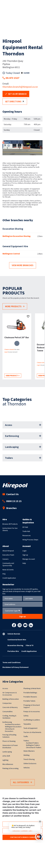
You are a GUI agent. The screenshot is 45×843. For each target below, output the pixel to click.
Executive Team (8, 555)
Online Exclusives (30, 763)
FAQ (4, 574)
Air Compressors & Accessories (9, 693)
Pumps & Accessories (32, 711)
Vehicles (27, 767)
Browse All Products (10, 524)
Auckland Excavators (12, 724)
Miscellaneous (7, 764)
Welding (27, 755)
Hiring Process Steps (30, 539)
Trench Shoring (29, 759)
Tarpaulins (27, 724)
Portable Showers (30, 697)
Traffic (26, 736)
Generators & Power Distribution (10, 746)
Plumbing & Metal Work (32, 688)
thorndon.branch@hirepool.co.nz (20, 86)
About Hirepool (8, 551)
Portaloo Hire (13, 651)
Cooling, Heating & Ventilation (9, 717)
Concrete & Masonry (10, 707)
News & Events (8, 569)
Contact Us (12, 494)
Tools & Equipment (30, 728)
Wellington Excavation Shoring (16, 236)
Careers (5, 559)
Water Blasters (29, 751)
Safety (26, 716)
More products (13, 306)
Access (8, 424)
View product (12, 375)
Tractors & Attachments (32, 732)
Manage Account (28, 559)
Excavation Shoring (15, 645)
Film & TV (29, 645)
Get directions (13, 101)
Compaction (7, 703)
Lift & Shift (6, 756)
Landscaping (12, 446)
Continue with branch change (22, 837)
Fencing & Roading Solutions (9, 736)
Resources (26, 535)
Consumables (7, 711)
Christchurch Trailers (33, 747)
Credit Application (9, 578)
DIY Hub (25, 527)
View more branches (22, 265)
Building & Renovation (10, 699)
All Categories (21, 782)
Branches (11, 508)
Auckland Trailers (32, 743)
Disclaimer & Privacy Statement (15, 667)
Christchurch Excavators (9, 730)
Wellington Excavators (13, 726)
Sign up (25, 555)
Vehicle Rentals (14, 634)
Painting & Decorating (10, 768)
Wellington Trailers (33, 745)
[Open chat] (38, 836)
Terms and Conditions (11, 662)
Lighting (5, 760)
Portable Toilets (29, 701)
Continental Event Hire (17, 640)
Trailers (9, 457)
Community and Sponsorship (8, 564)
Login (24, 551)
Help (24, 563)
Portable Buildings (30, 692)
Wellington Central (11, 253)
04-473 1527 (12, 77)
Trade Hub (26, 531)
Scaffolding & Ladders (32, 720)
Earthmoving (12, 435)
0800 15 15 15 (14, 501)
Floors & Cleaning (9, 741)
